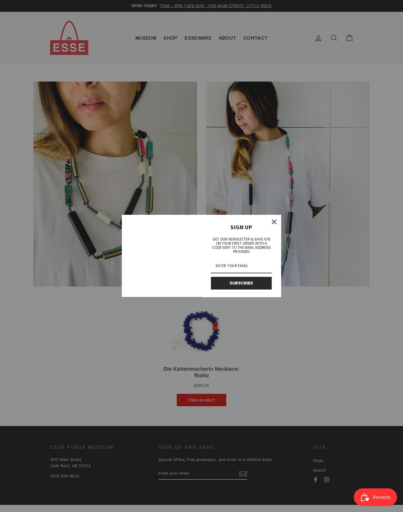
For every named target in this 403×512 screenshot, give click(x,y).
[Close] (274, 222)
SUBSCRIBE (241, 283)
